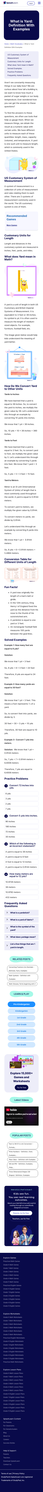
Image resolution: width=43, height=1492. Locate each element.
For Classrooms (8, 1426)
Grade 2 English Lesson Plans (13, 1401)
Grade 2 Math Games (11, 1271)
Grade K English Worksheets (13, 1341)
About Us (6, 1436)
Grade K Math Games (11, 1265)
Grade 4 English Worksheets (13, 1355)
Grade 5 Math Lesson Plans (13, 1390)
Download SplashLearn (11, 1461)
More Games (12, 225)
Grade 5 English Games (11, 1306)
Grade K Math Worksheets (12, 1317)
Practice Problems (15, 72)
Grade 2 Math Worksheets (12, 1324)
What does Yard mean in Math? (20, 65)
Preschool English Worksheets (14, 1338)
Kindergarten (21, 1011)
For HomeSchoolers (10, 1429)
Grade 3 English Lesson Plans (13, 1404)
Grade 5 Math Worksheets (12, 1334)
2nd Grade (21, 1024)
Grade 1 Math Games (10, 1268)
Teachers (6, 1458)
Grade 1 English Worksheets (13, 1345)
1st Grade (21, 1018)
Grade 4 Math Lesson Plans (13, 1387)
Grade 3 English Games (11, 1299)
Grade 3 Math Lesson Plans (13, 1383)
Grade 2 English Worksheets (13, 1348)
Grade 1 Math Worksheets (12, 1321)
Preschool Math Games (11, 1261)
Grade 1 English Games (11, 1292)
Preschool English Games (12, 1285)
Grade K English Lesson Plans (13, 1394)
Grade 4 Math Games (11, 1278)
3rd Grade (21, 1031)
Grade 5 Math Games (11, 1282)
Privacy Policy (18, 1473)
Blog (5, 1432)
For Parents (7, 1422)
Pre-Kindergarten (21, 1004)
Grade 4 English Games (11, 1302)
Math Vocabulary (16, 44)
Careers (6, 1439)
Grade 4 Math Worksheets (12, 1331)
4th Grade (21, 1038)
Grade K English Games (11, 1289)
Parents (6, 1454)
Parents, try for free (21, 1213)
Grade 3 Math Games (11, 1275)
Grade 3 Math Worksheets (12, 1327)
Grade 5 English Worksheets (13, 1358)
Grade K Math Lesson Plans (13, 1373)
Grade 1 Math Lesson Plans (13, 1377)
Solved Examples (14, 68)
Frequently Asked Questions (19, 75)
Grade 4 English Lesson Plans (13, 1407)
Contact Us (7, 1464)
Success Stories (9, 1443)
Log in (31, 3)
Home (6, 44)
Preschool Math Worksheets (13, 1362)
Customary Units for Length (19, 61)
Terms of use (6, 1473)
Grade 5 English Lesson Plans (13, 1411)
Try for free (21, 1088)
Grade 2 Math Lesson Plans (13, 1380)
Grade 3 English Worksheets (13, 1351)
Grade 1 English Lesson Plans (13, 1397)
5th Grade (21, 1045)
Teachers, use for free (21, 1219)
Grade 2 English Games (11, 1296)
